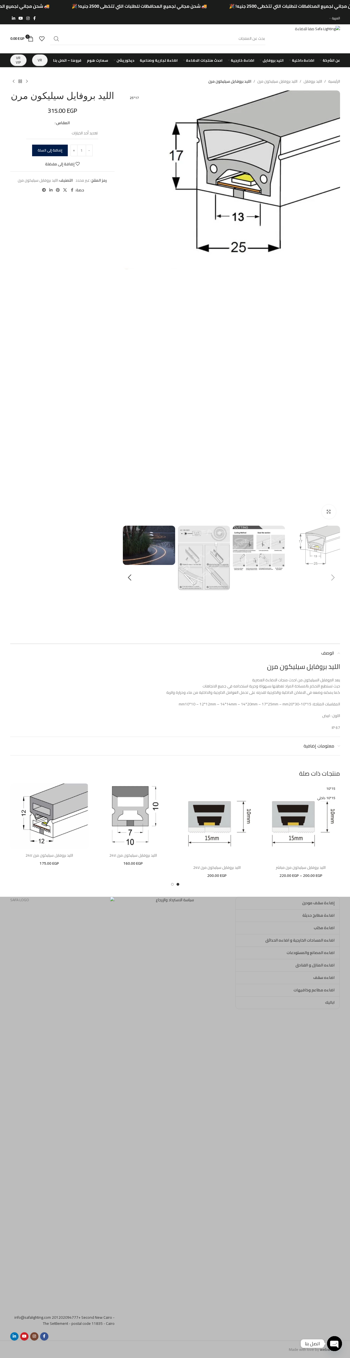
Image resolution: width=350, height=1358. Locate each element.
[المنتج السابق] (27, 81)
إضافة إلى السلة (50, 150)
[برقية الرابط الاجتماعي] (44, 190)
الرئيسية (334, 81)
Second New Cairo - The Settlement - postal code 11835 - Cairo (79, 1320)
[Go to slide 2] (172, 884)
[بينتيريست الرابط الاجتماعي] (57, 190)
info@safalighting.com (32, 1317)
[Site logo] (305, 38)
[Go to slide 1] (178, 884)
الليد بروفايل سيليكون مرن (277, 81)
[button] (333, 578)
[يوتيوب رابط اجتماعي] (21, 18)
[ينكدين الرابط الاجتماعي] (13, 18)
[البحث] (56, 38)
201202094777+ (66, 1317)
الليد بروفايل (313, 81)
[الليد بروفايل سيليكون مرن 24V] (217, 822)
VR (40, 60)
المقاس (63, 123)
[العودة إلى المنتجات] (20, 81)
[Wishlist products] (41, 38)
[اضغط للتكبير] (329, 511)
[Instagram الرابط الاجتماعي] (28, 18)
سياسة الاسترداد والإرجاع (175, 899)
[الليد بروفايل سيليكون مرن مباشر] (301, 822)
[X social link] (65, 190)
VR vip (18, 60)
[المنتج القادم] (13, 81)
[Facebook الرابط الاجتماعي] (34, 18)
